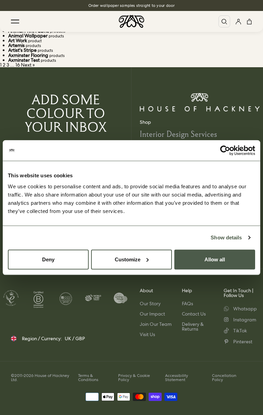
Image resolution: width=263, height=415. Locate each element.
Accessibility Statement (176, 378)
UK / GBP (75, 338)
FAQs (187, 303)
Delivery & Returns (193, 326)
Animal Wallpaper (28, 36)
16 (17, 65)
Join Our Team (156, 324)
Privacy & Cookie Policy (134, 378)
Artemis (16, 45)
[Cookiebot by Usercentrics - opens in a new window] (225, 150)
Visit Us (147, 334)
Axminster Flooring (28, 55)
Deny (48, 259)
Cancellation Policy (224, 378)
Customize (127, 259)
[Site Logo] (131, 21)
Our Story (150, 303)
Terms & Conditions (88, 378)
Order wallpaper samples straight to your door (131, 5)
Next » (28, 65)
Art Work (17, 40)
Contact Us (194, 314)
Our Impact (152, 314)
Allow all (214, 259)
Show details (226, 237)
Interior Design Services (178, 134)
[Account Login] (238, 21)
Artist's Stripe (22, 50)
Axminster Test (24, 60)
